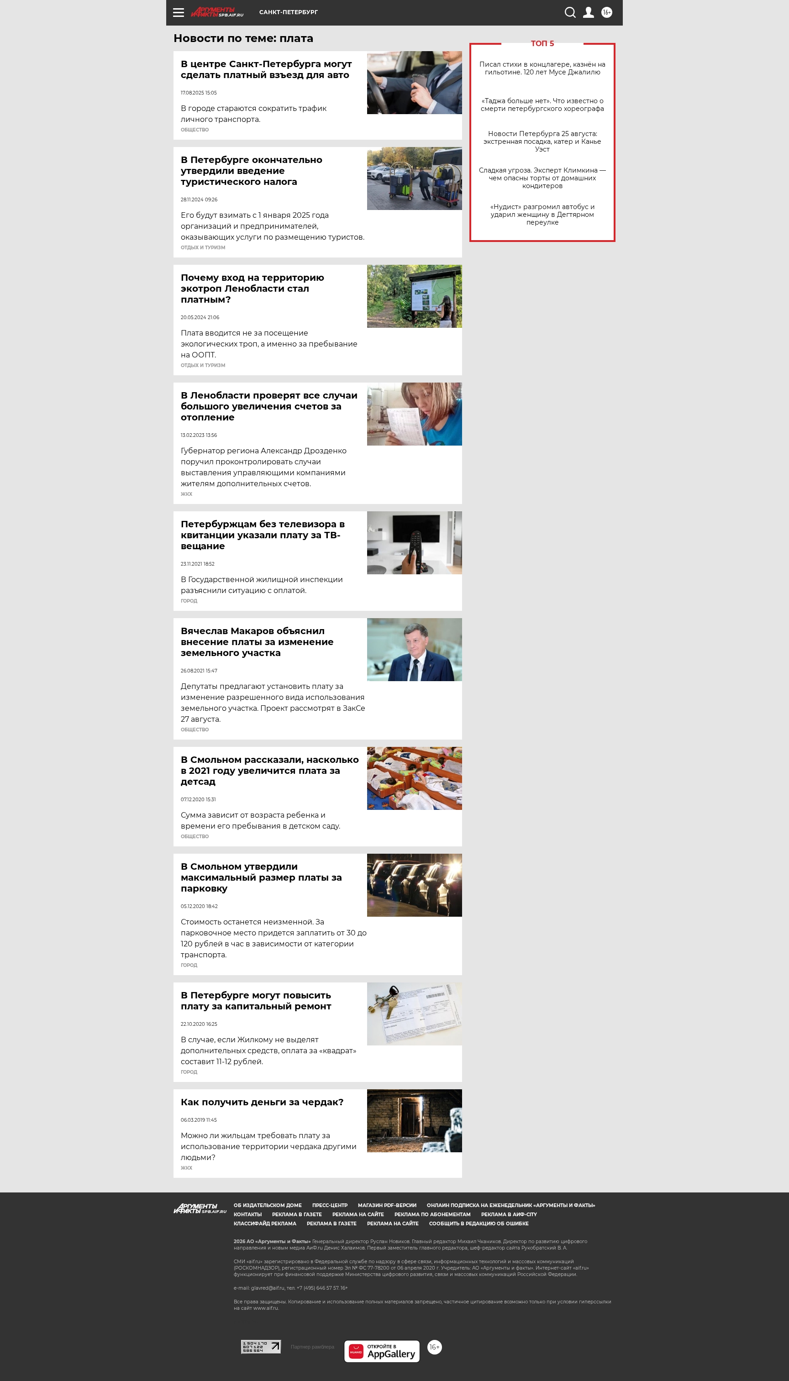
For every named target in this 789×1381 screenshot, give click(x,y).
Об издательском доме (268, 1205)
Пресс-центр (329, 1205)
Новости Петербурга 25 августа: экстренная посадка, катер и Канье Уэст (542, 141)
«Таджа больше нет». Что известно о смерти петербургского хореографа (542, 105)
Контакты (248, 1215)
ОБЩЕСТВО (195, 130)
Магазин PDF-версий (387, 1205)
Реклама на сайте (358, 1215)
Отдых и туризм (203, 248)
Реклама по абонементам (432, 1215)
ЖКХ (186, 494)
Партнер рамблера (312, 1346)
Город (189, 601)
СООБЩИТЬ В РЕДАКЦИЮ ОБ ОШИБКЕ (479, 1224)
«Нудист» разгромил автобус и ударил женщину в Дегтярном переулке (542, 214)
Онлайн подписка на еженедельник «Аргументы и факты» (511, 1205)
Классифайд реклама (265, 1224)
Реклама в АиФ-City (509, 1215)
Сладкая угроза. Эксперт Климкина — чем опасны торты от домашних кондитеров (542, 178)
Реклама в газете (297, 1215)
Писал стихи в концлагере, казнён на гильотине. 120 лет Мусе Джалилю (542, 68)
